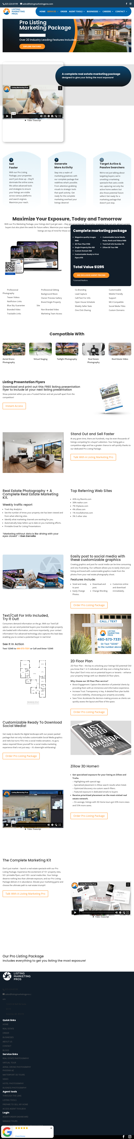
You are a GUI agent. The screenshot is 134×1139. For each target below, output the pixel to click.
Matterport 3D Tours (14, 1074)
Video (5, 1079)
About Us (7, 1041)
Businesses (92, 11)
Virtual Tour (9, 1062)
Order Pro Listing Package (89, 605)
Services (51, 11)
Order (63, 11)
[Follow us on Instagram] (130, 4)
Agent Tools (75, 11)
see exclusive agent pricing (91, 275)
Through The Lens (12, 1095)
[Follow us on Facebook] (126, 4)
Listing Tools (9, 1100)
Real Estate (8, 1028)
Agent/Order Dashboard (15, 1116)
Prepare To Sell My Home (15, 1104)
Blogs (6, 1050)
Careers (107, 11)
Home (42, 11)
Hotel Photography (13, 1083)
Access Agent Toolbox (14, 1108)
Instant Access (14, 406)
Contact (120, 11)
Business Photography (14, 1087)
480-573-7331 (23, 648)
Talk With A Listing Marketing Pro (93, 457)
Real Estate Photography (16, 1058)
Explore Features (32, 46)
